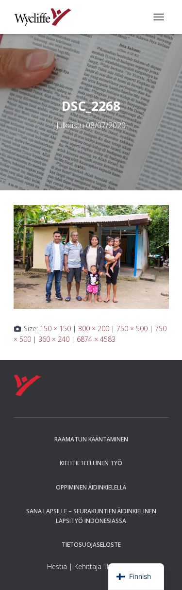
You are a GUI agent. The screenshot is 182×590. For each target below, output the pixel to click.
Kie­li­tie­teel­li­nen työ (91, 463)
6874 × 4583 (96, 339)
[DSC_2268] (91, 256)
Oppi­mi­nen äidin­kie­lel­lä (91, 487)
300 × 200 (93, 328)
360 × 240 (53, 339)
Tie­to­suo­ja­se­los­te (91, 544)
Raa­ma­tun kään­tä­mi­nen (91, 439)
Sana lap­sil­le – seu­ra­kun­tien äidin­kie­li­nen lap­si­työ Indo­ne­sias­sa (91, 515)
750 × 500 (132, 328)
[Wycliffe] (47, 17)
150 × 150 (55, 328)
